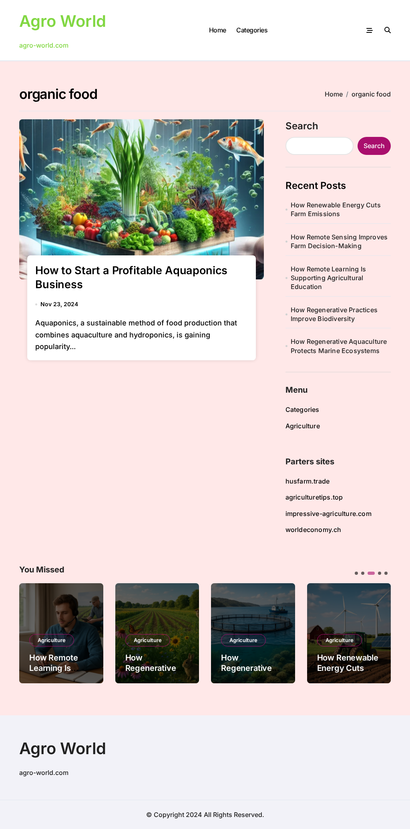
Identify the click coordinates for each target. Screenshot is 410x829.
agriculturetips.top (314, 497)
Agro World (62, 21)
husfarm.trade (307, 481)
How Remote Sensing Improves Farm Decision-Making (339, 241)
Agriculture (302, 426)
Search (301, 126)
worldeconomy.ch (313, 530)
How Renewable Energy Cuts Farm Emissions (336, 209)
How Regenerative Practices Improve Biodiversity (334, 314)
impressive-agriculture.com (328, 514)
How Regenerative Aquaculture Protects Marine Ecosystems (339, 345)
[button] (379, 632)
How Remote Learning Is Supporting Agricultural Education (328, 278)
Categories (251, 30)
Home (217, 30)
